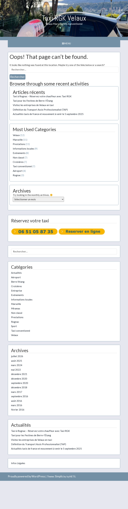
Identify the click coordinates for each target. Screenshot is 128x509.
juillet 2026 (17, 356)
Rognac (17, 175)
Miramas (15, 308)
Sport (14, 326)
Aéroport (17, 170)
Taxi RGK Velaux (64, 18)
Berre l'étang (18, 281)
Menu (67, 43)
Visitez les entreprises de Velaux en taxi (33, 105)
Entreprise (16, 290)
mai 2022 (16, 369)
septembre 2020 (19, 383)
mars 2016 (16, 405)
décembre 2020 (19, 378)
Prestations (19, 144)
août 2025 (16, 360)
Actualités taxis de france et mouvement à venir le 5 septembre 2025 (48, 114)
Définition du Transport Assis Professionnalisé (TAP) (40, 109)
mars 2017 (16, 391)
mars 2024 (16, 365)
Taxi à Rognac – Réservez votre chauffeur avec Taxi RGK (42, 96)
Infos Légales (18, 463)
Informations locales (23, 148)
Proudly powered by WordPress (26, 476)
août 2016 (16, 400)
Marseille (18, 139)
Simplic (59, 476)
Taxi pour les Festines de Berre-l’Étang (33, 100)
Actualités (16, 272)
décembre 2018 (19, 387)
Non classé (18, 157)
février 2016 (17, 409)
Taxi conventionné (22, 166)
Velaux (16, 135)
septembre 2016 (19, 396)
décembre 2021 (19, 374)
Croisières (18, 161)
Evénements (19, 153)
